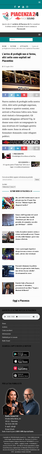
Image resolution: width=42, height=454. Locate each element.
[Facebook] (15, 7)
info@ (13, 426)
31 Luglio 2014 (8, 66)
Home (4, 323)
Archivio (4, 327)
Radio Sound (6, 341)
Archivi (4, 184)
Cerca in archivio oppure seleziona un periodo (17, 177)
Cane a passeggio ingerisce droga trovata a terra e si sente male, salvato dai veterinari (27, 251)
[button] (39, 2)
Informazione (6, 334)
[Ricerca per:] (21, 39)
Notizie (13, 46)
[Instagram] (27, 7)
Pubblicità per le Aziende (9, 337)
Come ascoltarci (7, 330)
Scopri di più (9, 429)
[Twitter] (19, 7)
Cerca (37, 179)
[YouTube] (23, 7)
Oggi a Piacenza (21, 300)
